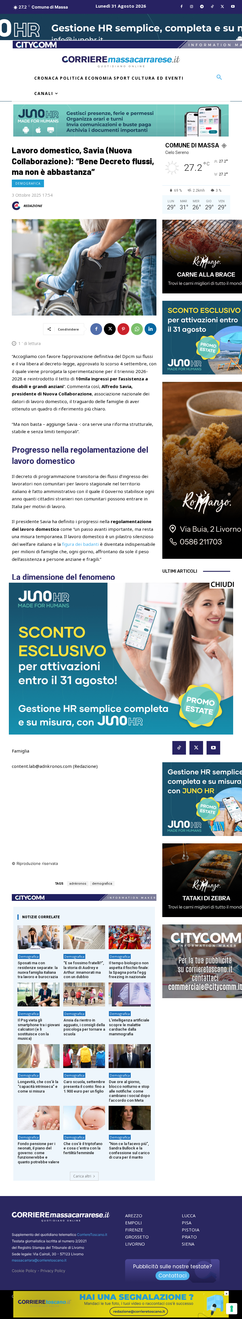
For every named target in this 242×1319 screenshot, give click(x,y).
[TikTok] (212, 7)
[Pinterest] (123, 329)
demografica (102, 884)
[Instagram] (192, 7)
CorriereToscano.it (92, 1234)
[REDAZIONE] (17, 205)
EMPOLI (133, 1223)
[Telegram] (202, 7)
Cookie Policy (24, 1270)
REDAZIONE (32, 205)
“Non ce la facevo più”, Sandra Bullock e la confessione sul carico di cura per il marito (129, 1150)
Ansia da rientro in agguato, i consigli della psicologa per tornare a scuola (84, 1027)
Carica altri (82, 1176)
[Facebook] (181, 7)
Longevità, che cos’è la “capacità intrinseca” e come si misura (38, 1086)
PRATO (189, 1237)
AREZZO (133, 1215)
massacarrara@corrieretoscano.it (39, 1260)
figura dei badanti (80, 544)
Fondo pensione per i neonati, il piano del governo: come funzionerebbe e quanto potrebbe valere (38, 1152)
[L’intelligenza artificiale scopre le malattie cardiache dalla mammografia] (130, 994)
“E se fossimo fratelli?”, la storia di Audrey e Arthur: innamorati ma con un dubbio (83, 970)
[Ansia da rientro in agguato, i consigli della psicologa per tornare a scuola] (84, 994)
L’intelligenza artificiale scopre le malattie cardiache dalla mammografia (129, 1027)
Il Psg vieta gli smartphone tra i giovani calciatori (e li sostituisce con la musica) (39, 1029)
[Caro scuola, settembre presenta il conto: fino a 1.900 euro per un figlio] (84, 1056)
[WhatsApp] (137, 329)
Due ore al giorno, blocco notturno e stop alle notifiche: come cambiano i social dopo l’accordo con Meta (129, 1091)
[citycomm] (121, 1315)
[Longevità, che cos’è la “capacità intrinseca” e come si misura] (38, 1056)
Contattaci (172, 1275)
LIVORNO (135, 1244)
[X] (222, 7)
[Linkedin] (150, 329)
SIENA (188, 1244)
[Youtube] (233, 7)
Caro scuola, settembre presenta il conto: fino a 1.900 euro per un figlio (84, 1086)
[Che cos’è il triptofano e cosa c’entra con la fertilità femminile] (84, 1118)
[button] (219, 77)
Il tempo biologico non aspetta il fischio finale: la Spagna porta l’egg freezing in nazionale (129, 970)
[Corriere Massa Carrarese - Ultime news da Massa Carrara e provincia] (121, 62)
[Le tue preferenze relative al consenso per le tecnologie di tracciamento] (231, 1308)
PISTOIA (190, 1230)
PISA (186, 1223)
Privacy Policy (52, 1270)
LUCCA (188, 1215)
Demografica (27, 183)
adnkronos (77, 884)
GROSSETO (137, 1237)
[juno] (121, 732)
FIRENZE (134, 1230)
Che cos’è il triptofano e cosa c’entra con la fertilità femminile (82, 1148)
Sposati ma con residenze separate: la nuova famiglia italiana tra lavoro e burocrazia (38, 970)
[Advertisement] (84, 819)
